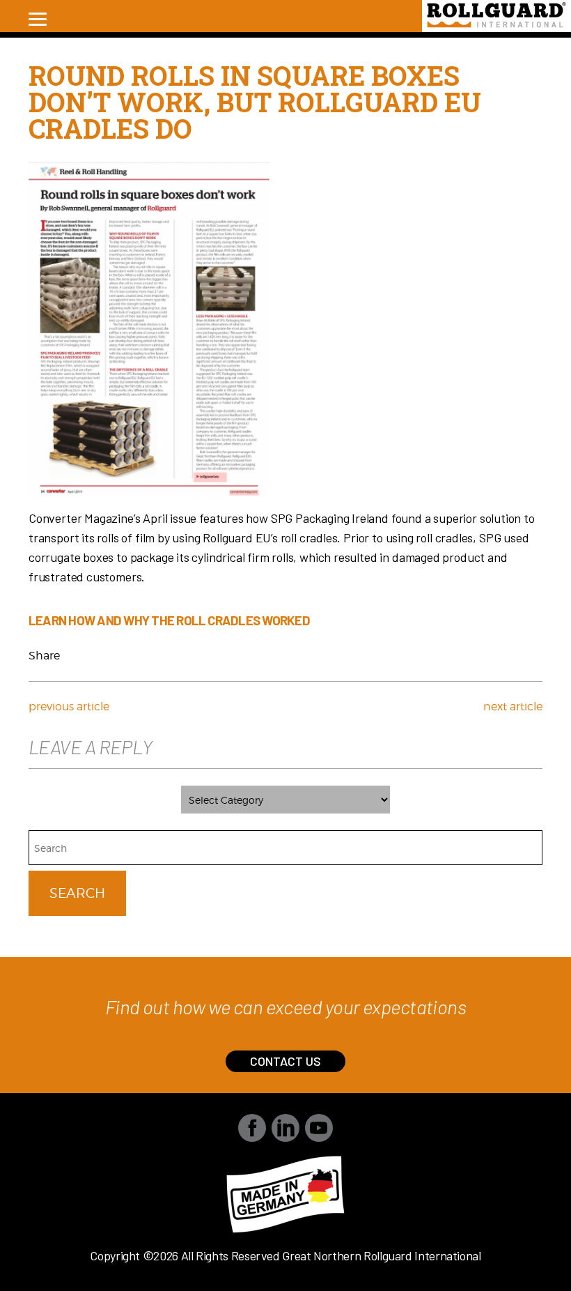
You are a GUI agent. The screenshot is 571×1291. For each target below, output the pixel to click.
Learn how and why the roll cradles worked (169, 620)
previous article (69, 706)
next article (512, 706)
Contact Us (285, 1061)
